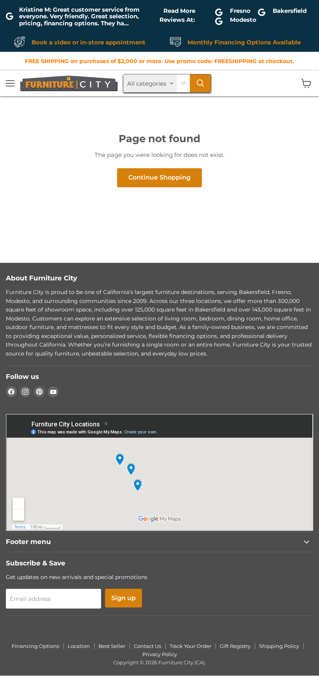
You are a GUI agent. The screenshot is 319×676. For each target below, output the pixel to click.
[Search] (200, 83)
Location (79, 646)
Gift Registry (235, 646)
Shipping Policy (279, 646)
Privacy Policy (159, 654)
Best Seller (111, 646)
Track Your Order (190, 646)
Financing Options (35, 646)
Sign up (123, 598)
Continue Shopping (159, 177)
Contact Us (147, 646)
